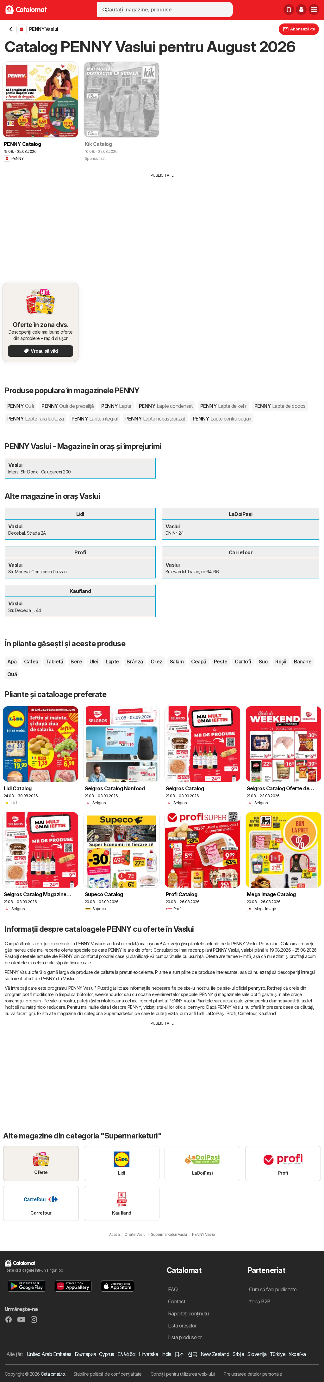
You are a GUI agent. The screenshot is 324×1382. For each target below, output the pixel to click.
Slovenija (256, 1354)
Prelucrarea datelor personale (253, 1374)
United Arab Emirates (49, 1354)
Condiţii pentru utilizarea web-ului (183, 1374)
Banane (303, 661)
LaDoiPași (215, 1013)
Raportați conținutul (188, 1313)
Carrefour (247, 1013)
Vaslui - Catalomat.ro (284, 943)
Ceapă (198, 661)
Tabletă (54, 661)
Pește (220, 661)
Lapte (112, 661)
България (85, 1354)
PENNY (20, 406)
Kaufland (267, 1013)
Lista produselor (185, 1337)
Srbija (238, 1354)
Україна (297, 1354)
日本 (179, 1354)
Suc (263, 661)
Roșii (280, 661)
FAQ (173, 1289)
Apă (11, 661)
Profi (231, 1013)
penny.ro (256, 988)
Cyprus (106, 1354)
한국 (192, 1354)
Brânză (135, 661)
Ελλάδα (126, 1354)
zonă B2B (260, 1301)
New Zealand (215, 1354)
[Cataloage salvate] (289, 9)
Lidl (200, 1013)
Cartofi (243, 661)
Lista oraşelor (182, 1325)
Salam (177, 661)
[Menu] (313, 9)
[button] (301, 9)
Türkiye (277, 1354)
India (166, 1354)
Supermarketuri (119, 1013)
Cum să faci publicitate (272, 1289)
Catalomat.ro (53, 1374)
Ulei (94, 661)
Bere (76, 661)
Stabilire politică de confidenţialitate (107, 1374)
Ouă (12, 674)
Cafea (31, 661)
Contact (176, 1301)
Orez (156, 661)
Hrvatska (148, 1354)
